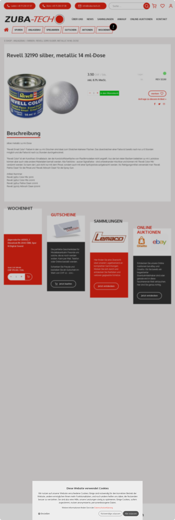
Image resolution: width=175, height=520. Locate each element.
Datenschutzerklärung (103, 507)
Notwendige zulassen (110, 513)
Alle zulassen (131, 513)
